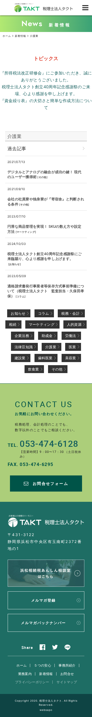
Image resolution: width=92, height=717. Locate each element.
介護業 (14, 136)
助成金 (47, 335)
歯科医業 (45, 358)
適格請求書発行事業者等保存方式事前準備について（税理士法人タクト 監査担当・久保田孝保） (45, 291)
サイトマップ (66, 682)
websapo (46, 709)
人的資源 (74, 324)
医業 (72, 347)
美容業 (70, 358)
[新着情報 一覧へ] (83, 148)
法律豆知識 (24, 347)
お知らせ (14, 264)
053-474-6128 (49, 443)
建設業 (20, 358)
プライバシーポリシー (32, 682)
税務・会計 (70, 313)
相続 (12, 324)
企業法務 (22, 335)
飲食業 (33, 369)
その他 (43, 177)
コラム (21, 296)
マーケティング (26, 231)
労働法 (70, 335)
